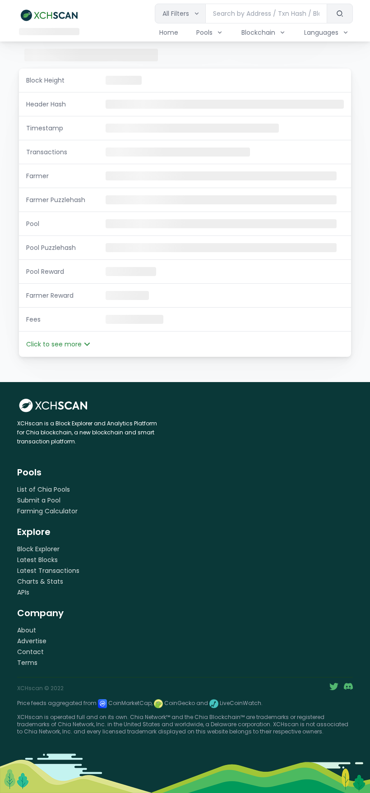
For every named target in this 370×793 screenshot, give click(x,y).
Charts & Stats (40, 581)
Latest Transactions (48, 570)
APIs (23, 592)
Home (168, 32)
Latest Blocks (37, 559)
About (26, 630)
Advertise (31, 640)
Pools (204, 32)
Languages (321, 32)
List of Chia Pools (43, 489)
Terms (27, 662)
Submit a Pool (38, 500)
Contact (30, 651)
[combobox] (266, 13)
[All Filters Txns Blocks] (180, 13)
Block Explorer (38, 548)
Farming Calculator (47, 511)
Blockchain (258, 32)
